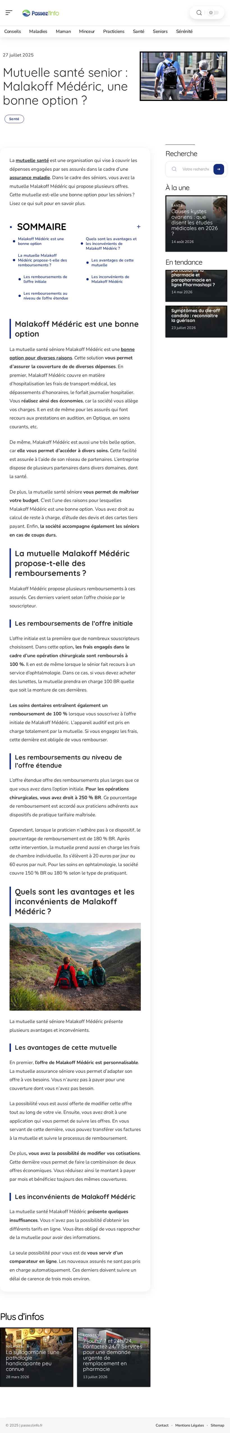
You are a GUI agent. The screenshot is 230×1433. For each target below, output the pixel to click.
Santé (14, 119)
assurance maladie (30, 177)
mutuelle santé (32, 160)
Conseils (91, 1335)
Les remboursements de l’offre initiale (45, 279)
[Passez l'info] (40, 12)
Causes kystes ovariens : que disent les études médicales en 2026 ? (194, 222)
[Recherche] (199, 12)
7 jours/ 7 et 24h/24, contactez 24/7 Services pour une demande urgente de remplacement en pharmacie (112, 1354)
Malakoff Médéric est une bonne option (41, 241)
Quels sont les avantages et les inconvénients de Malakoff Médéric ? (111, 243)
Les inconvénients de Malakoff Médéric (110, 279)
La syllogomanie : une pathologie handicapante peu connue (32, 1360)
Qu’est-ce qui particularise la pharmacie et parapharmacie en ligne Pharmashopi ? (193, 274)
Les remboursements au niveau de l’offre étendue (46, 296)
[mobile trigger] (10, 12)
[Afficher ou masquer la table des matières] (103, 226)
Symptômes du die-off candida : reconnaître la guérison (195, 315)
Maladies (14, 1346)
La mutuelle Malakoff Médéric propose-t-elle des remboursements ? (42, 260)
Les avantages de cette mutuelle (112, 263)
